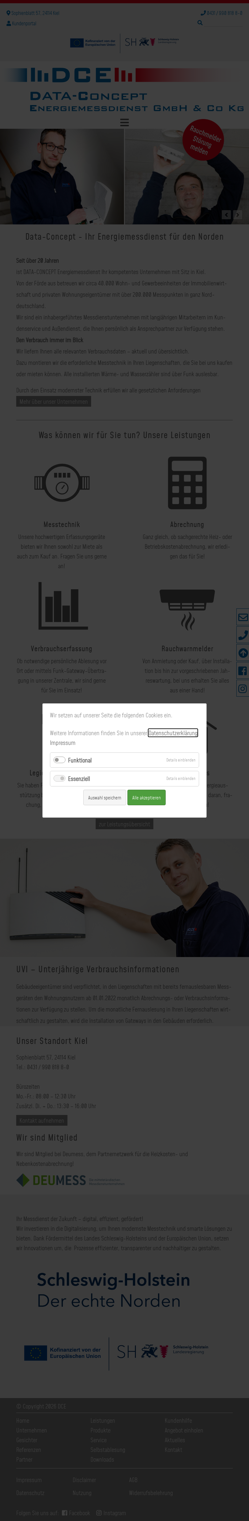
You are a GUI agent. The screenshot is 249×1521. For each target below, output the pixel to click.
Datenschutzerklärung (172, 733)
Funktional (80, 760)
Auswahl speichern (104, 797)
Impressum (63, 742)
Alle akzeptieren (146, 797)
